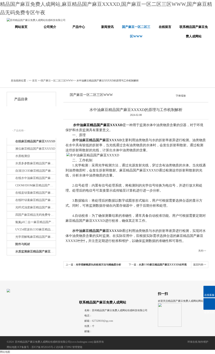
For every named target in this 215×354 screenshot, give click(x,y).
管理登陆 (77, 347)
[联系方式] (209, 304)
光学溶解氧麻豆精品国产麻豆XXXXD (35, 236)
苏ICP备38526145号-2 (43, 347)
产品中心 (78, 27)
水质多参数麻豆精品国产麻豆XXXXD (35, 163)
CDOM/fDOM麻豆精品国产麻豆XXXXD (35, 185)
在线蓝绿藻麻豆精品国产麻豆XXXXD (35, 192)
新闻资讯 (107, 27)
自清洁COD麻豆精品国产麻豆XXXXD (35, 170)
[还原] (191, 95)
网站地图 (12, 347)
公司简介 (50, 27)
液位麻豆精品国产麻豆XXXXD (35, 148)
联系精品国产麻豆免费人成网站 (194, 31)
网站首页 (21, 27)
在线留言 (165, 27)
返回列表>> (199, 264)
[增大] (195, 95)
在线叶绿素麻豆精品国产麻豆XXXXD (35, 200)
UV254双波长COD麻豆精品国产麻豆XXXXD (35, 229)
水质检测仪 (22, 156)
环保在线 (192, 341)
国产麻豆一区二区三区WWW (136, 31)
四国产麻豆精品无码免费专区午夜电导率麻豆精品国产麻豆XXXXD (35, 214)
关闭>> (202, 250)
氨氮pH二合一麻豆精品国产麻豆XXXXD (35, 222)
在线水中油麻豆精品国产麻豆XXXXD (35, 178)
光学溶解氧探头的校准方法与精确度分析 (98, 264)
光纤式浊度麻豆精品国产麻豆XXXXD (35, 207)
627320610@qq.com (102, 320)
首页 (34, 80)
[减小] (187, 95)
